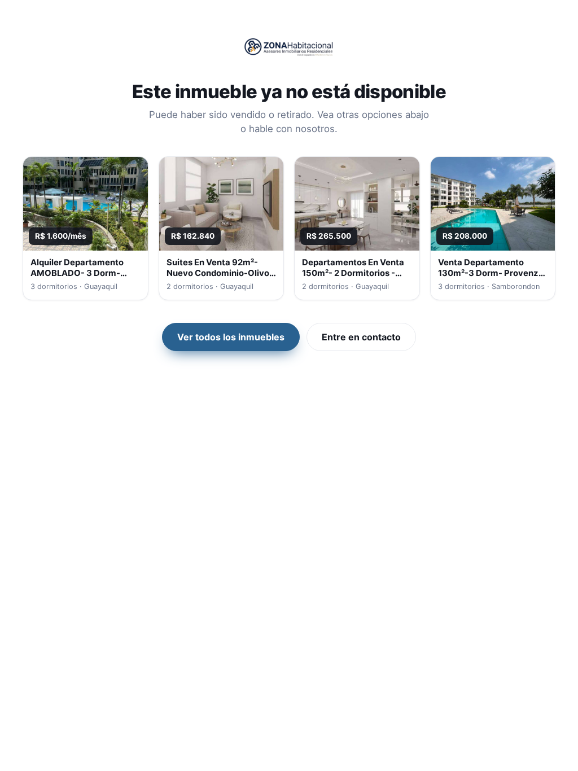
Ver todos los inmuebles (230, 337)
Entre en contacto (361, 337)
